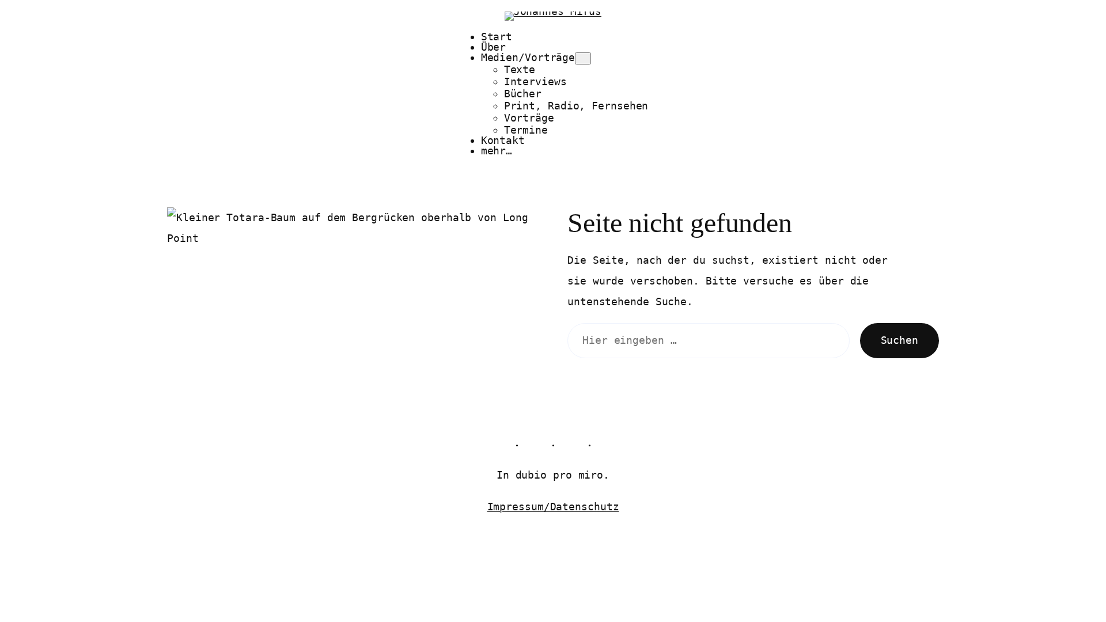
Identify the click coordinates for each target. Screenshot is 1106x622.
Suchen (899, 340)
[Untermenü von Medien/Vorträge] (583, 58)
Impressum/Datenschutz (553, 506)
